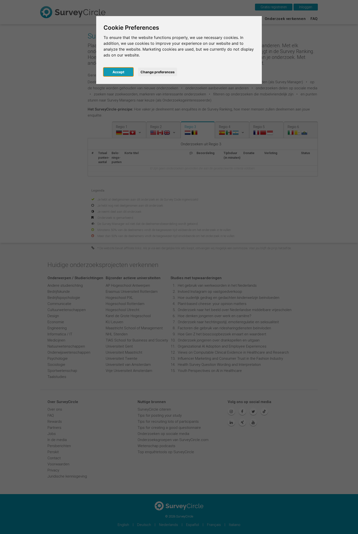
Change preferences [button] (158, 72)
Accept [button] (118, 72)
